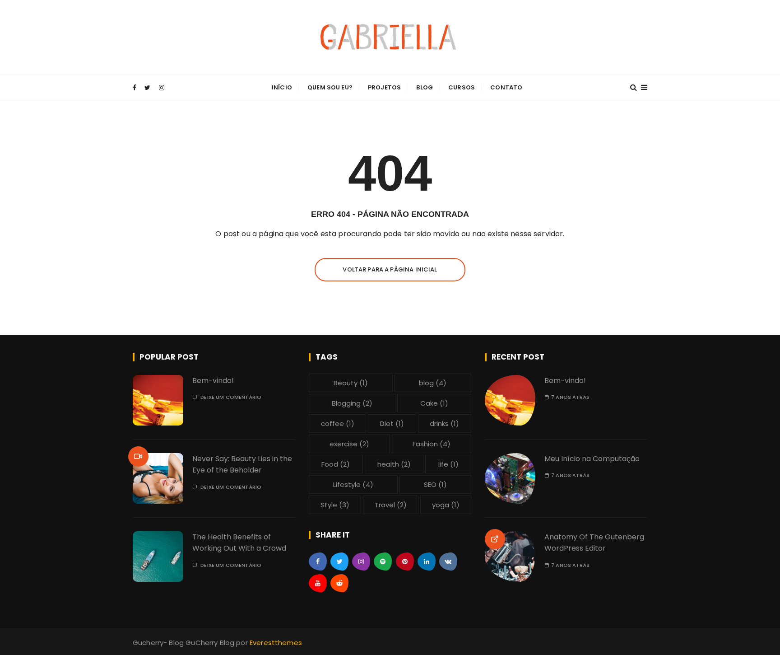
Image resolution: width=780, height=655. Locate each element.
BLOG (424, 87)
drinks (444, 423)
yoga (446, 505)
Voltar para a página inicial (390, 269)
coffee (337, 423)
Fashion (431, 444)
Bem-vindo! (213, 380)
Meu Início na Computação (592, 459)
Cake (434, 403)
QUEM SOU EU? (330, 87)
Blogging (352, 403)
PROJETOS (384, 87)
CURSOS (461, 87)
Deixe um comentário (230, 397)
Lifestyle (353, 484)
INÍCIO (282, 87)
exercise (349, 444)
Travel (391, 505)
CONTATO (506, 87)
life (448, 464)
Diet (392, 423)
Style (334, 505)
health (394, 464)
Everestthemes (276, 642)
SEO (435, 484)
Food (335, 464)
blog (432, 383)
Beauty (351, 383)
